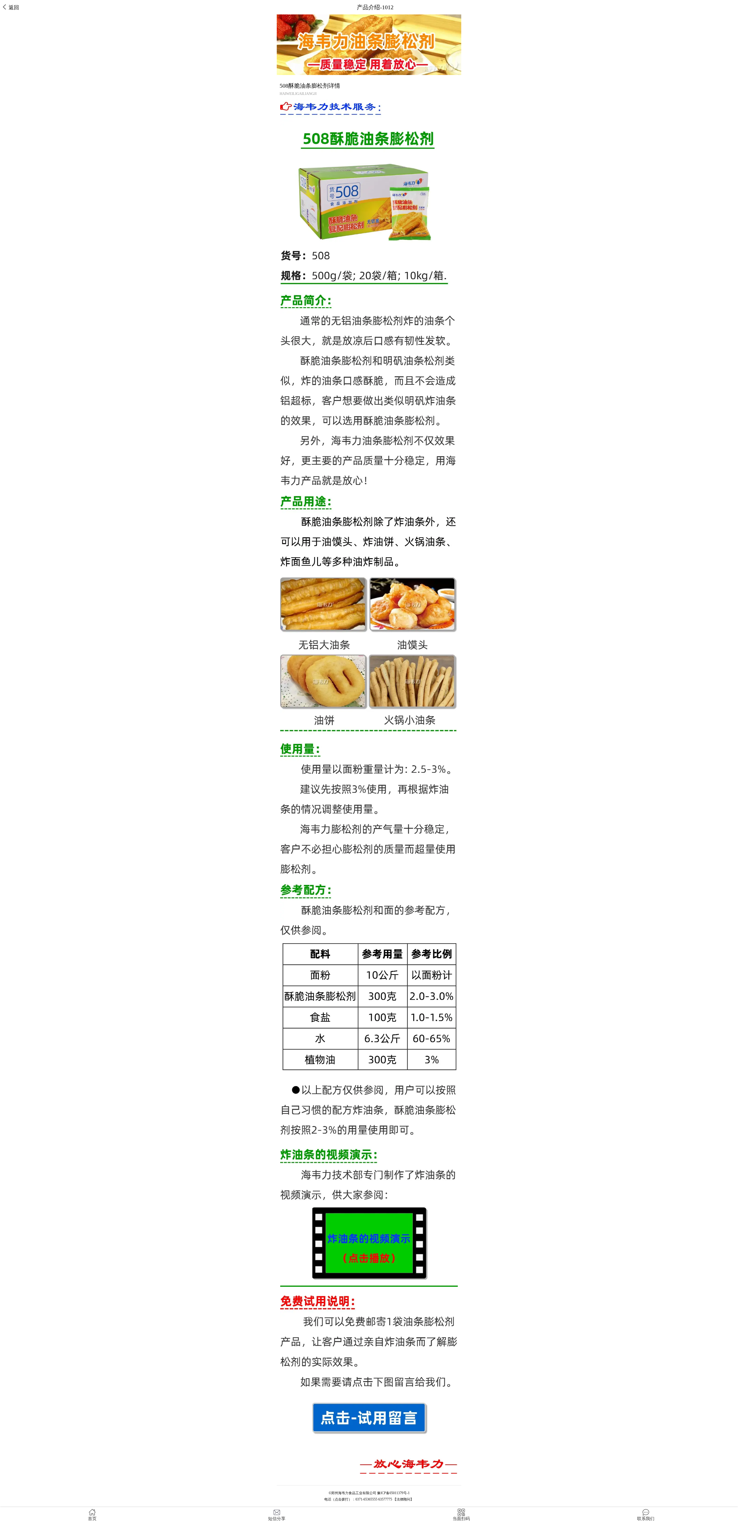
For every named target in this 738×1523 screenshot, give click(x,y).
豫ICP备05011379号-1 (393, 1493)
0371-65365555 (366, 1499)
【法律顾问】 (403, 1499)
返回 (14, 7)
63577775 (385, 1499)
